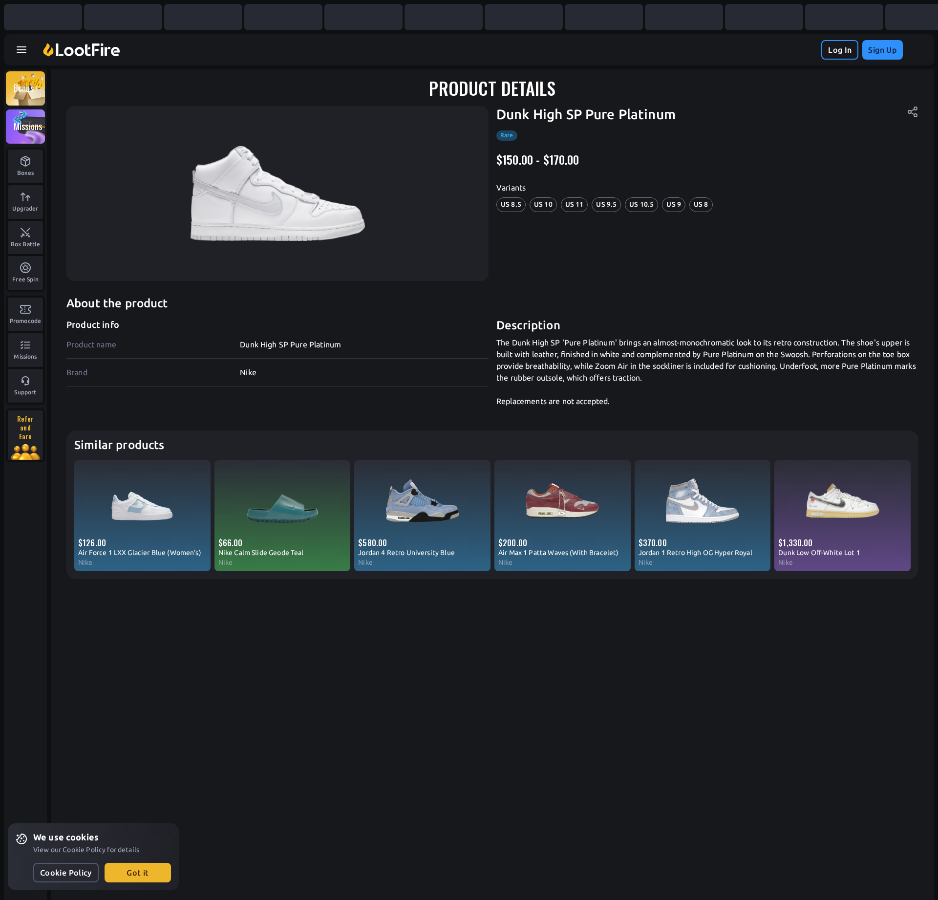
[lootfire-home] (81, 50)
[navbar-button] (21, 50)
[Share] (912, 112)
